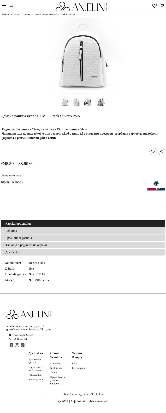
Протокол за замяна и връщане (57, 380)
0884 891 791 (20, 338)
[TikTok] (23, 345)
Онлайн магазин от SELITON (83, 394)
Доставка (12, 252)
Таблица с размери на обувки (26, 245)
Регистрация (79, 368)
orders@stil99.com (23, 334)
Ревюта (11, 231)
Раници (27, 14)
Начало (5, 14)
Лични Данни (36, 379)
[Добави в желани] (153, 151)
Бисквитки (56, 368)
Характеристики (18, 223)
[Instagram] (17, 345)
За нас (53, 372)
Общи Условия (56, 355)
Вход (74, 363)
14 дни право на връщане (35, 369)
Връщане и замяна (19, 238)
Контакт (55, 363)
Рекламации (35, 374)
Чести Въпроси (78, 355)
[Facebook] (12, 345)
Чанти (16, 14)
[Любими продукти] (154, 5)
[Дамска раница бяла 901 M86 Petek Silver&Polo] (65, 103)
